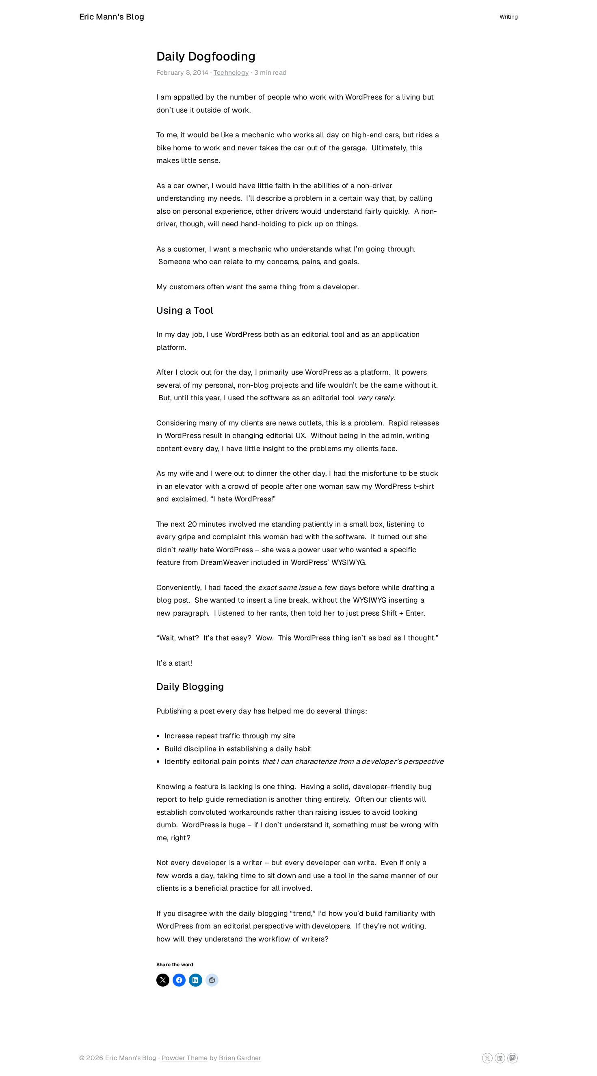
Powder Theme (185, 1058)
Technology (231, 72)
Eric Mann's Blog (111, 16)
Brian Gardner (240, 1058)
